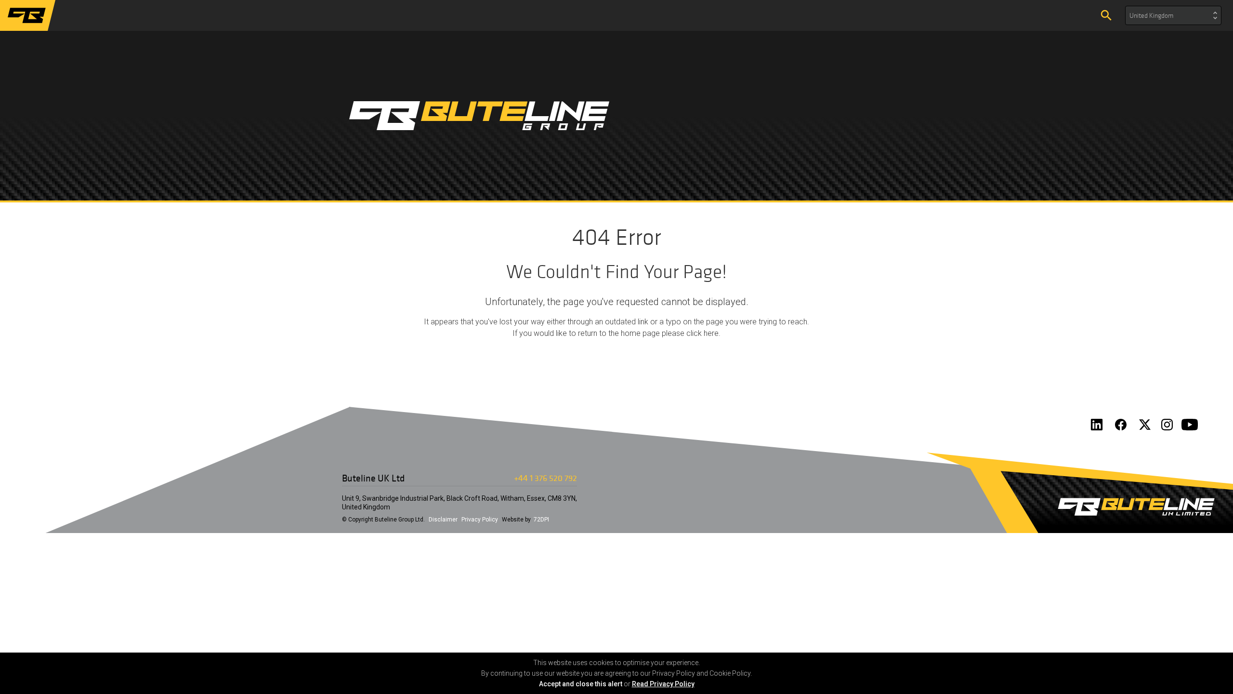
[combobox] (1173, 15)
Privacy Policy (479, 519)
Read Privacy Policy (663, 684)
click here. (703, 333)
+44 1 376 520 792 (545, 477)
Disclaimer (443, 519)
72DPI (541, 519)
